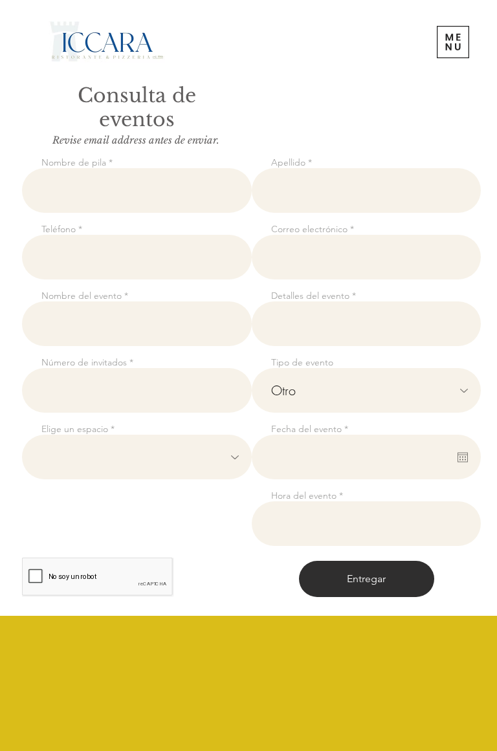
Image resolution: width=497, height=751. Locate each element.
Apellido (288, 162)
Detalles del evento (310, 295)
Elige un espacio (74, 428)
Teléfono (58, 229)
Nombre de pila (73, 162)
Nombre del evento (81, 295)
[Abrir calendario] (463, 457)
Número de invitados (84, 362)
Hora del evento (304, 495)
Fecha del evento (312, 428)
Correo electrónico (309, 229)
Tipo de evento (302, 362)
